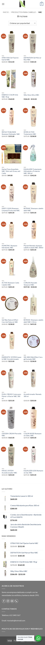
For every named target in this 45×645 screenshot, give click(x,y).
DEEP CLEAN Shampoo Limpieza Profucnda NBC (11, 209)
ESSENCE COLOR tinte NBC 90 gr (10, 96)
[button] (3, 4)
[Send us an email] (12, 601)
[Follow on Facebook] (4, 601)
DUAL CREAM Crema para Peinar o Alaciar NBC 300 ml (11, 396)
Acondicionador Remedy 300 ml (32, 395)
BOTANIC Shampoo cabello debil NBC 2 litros (33, 321)
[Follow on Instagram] (8, 601)
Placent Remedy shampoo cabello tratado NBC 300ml (33, 247)
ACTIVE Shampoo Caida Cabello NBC (10, 284)
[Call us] (16, 601)
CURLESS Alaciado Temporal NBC (30, 284)
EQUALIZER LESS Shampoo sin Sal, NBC (33, 472)
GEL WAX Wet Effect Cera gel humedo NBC (33, 358)
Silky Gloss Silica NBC (31, 95)
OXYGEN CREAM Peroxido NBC (11, 435)
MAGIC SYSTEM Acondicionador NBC (9, 472)
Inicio (6, 12)
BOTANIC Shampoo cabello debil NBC (33, 209)
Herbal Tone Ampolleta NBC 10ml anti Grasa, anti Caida (11, 171)
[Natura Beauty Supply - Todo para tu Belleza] (22, 4)
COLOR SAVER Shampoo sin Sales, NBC (32, 435)
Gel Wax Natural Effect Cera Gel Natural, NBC (10, 321)
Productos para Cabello (23, 12)
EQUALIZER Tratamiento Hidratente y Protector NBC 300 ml (33, 171)
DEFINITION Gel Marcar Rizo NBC (32, 59)
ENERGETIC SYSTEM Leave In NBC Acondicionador (11, 358)
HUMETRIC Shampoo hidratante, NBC (9, 247)
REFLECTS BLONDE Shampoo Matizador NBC (11, 133)
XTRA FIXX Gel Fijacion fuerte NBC (10, 59)
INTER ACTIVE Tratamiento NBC (30, 133)
